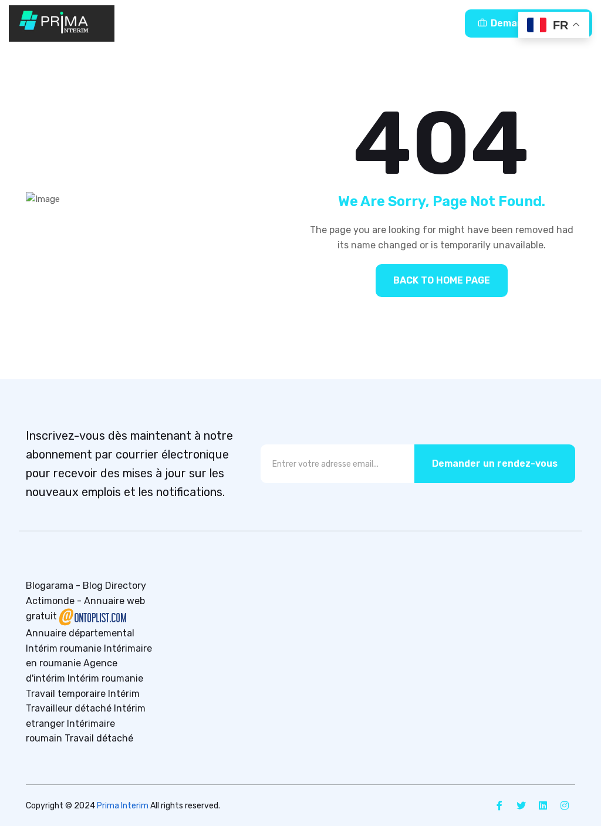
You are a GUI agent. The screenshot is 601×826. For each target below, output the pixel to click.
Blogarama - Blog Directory (86, 585)
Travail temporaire (66, 693)
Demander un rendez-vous (495, 463)
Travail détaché (99, 738)
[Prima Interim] (61, 23)
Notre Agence (315, 23)
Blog (368, 23)
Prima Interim (122, 806)
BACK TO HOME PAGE (441, 280)
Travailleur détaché (69, 708)
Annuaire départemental (80, 633)
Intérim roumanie (64, 648)
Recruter (253, 23)
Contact (409, 23)
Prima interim (191, 23)
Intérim (124, 693)
